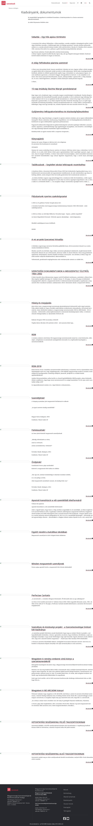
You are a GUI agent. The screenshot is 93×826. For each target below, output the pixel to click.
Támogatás (67, 811)
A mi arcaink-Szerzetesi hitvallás (47, 239)
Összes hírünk (68, 804)
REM (34, 334)
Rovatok (64, 3)
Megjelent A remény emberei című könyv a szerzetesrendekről (53, 660)
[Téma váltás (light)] (85, 3)
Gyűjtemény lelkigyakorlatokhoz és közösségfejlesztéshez (60, 111)
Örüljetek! (36, 462)
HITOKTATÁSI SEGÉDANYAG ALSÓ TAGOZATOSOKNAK (58, 753)
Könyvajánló (38, 138)
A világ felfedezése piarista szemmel (50, 62)
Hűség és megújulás (41, 302)
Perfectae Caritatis (41, 595)
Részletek (89, 59)
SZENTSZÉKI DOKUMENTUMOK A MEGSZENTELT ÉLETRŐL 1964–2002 (60, 272)
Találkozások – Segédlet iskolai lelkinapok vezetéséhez (58, 164)
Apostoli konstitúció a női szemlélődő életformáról (56, 500)
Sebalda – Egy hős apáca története (49, 36)
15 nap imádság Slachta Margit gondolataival (54, 88)
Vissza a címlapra (13, 8)
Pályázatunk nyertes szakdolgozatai (49, 196)
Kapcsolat (72, 3)
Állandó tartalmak (69, 797)
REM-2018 (36, 366)
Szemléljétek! (38, 397)
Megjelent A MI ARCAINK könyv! (48, 690)
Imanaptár (67, 807)
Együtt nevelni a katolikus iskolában (49, 531)
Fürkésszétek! (38, 430)
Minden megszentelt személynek (48, 563)
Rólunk (66, 790)
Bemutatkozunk (56, 3)
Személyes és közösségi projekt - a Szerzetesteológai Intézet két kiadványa (61, 628)
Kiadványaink (68, 800)
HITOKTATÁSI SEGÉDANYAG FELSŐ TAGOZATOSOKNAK (58, 722)
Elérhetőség (67, 793)
